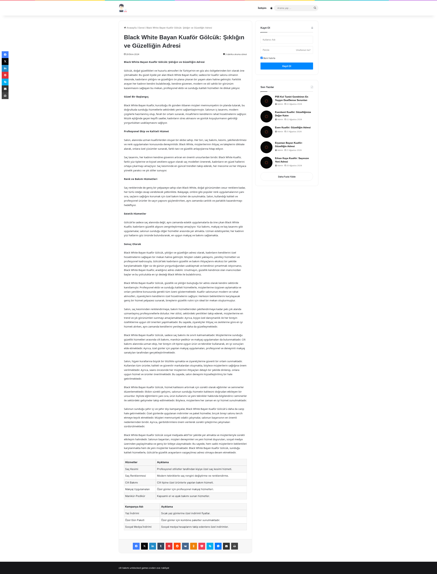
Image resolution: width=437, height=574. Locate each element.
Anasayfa (131, 27)
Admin (280, 104)
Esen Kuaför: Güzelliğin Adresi (293, 127)
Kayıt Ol (286, 66)
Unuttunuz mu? (303, 50)
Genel (141, 27)
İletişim (262, 7)
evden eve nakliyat (159, 567)
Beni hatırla (269, 58)
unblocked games (139, 567)
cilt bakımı (124, 567)
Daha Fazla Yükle (287, 176)
